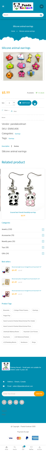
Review (16, 146)
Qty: (3, 103)
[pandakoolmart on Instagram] (21, 402)
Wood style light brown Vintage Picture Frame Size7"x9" (26, 267)
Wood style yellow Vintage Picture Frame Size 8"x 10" (26, 279)
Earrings (35, 310)
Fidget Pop (6, 315)
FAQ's (4, 415)
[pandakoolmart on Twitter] (10, 402)
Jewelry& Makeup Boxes (11, 331)
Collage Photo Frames (21, 310)
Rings (34, 342)
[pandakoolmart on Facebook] (4, 402)
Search (4, 411)
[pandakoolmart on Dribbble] (16, 402)
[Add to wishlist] (23, 193)
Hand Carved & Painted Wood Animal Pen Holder (19, 321)
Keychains (6, 337)
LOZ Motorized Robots (22, 337)
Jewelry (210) (7, 229)
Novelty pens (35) (8, 241)
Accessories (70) (8, 235)
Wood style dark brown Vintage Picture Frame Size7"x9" (26, 290)
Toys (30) (5, 248)
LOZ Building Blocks (9, 342)
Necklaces (24, 342)
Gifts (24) (5, 254)
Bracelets (6, 310)
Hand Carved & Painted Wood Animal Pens (17, 326)
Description (5, 146)
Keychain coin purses (31, 331)
